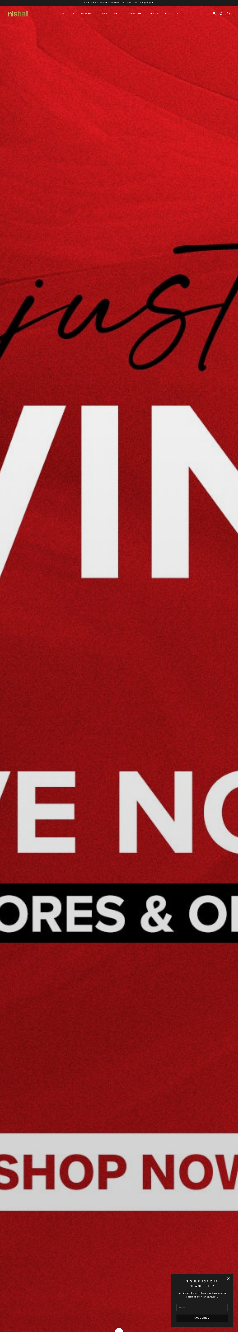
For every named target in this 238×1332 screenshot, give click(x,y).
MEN (116, 13)
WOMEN (86, 13)
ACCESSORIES (134, 13)
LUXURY (102, 13)
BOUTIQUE (171, 13)
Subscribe (202, 1317)
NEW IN (154, 13)
